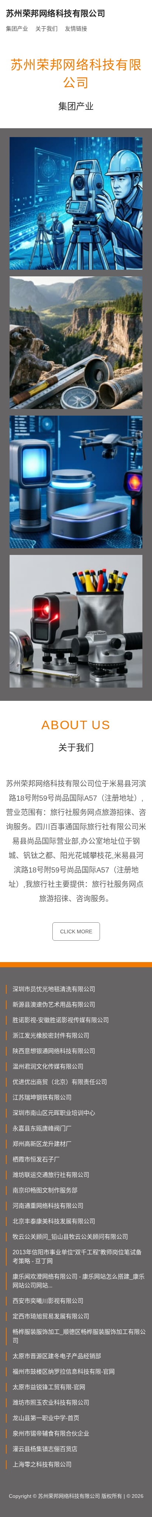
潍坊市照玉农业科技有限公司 (51, 1402)
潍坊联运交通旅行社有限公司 (51, 1175)
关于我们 (46, 28)
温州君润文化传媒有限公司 (48, 1066)
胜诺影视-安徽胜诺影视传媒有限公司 (61, 1020)
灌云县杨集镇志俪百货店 (45, 1449)
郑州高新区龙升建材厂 (42, 1144)
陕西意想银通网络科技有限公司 (54, 1051)
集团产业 (17, 28)
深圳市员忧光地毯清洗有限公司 (54, 989)
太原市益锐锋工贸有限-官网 (49, 1387)
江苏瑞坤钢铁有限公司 (42, 1097)
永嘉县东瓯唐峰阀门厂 (42, 1128)
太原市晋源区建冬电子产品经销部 (57, 1356)
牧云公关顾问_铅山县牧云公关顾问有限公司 (70, 1237)
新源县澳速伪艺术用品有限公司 (54, 1005)
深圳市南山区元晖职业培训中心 (54, 1113)
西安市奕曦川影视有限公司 (48, 1301)
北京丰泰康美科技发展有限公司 (54, 1221)
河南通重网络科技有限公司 (48, 1206)
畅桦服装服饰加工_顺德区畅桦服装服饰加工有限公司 (79, 1336)
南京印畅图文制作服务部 (45, 1190)
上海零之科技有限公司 (42, 1464)
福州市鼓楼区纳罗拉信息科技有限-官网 (64, 1372)
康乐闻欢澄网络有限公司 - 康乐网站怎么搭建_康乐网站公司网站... (79, 1281)
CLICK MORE (76, 931)
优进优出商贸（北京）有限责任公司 (60, 1082)
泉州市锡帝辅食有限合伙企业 (51, 1433)
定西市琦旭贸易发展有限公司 (51, 1316)
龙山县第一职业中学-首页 (46, 1418)
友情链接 (76, 28)
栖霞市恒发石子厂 (36, 1159)
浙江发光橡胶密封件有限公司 (51, 1035)
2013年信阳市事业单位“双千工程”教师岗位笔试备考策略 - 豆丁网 (77, 1256)
